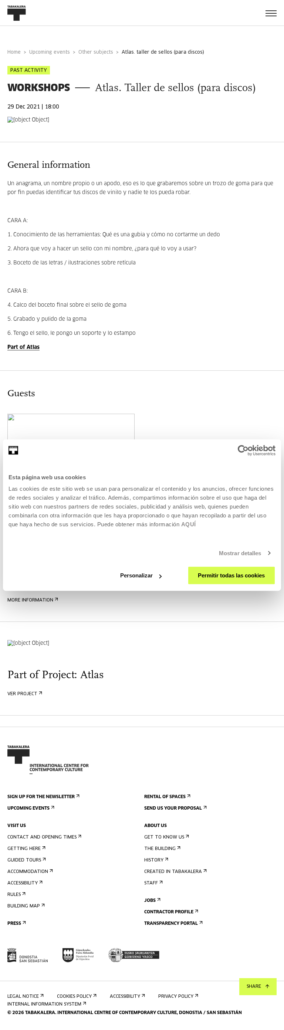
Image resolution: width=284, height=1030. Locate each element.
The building (160, 849)
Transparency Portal (171, 923)
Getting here (24, 849)
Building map (23, 906)
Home (14, 52)
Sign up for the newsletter (41, 797)
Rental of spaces (165, 797)
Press (14, 923)
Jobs (150, 901)
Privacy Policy (175, 996)
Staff (151, 883)
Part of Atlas (23, 347)
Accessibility (22, 883)
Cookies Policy (74, 996)
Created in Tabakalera (173, 872)
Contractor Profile (168, 912)
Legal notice (23, 996)
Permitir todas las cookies (231, 575)
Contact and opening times (42, 837)
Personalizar (136, 575)
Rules (14, 895)
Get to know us (164, 837)
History (153, 860)
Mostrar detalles (240, 553)
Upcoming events (49, 52)
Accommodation (27, 872)
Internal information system (44, 1004)
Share (254, 986)
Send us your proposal (173, 808)
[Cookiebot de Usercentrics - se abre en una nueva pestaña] (243, 450)
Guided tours (24, 860)
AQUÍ (188, 524)
